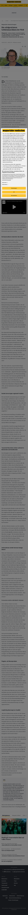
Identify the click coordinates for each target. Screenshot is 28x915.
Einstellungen (14, 188)
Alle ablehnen (14, 195)
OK (14, 192)
